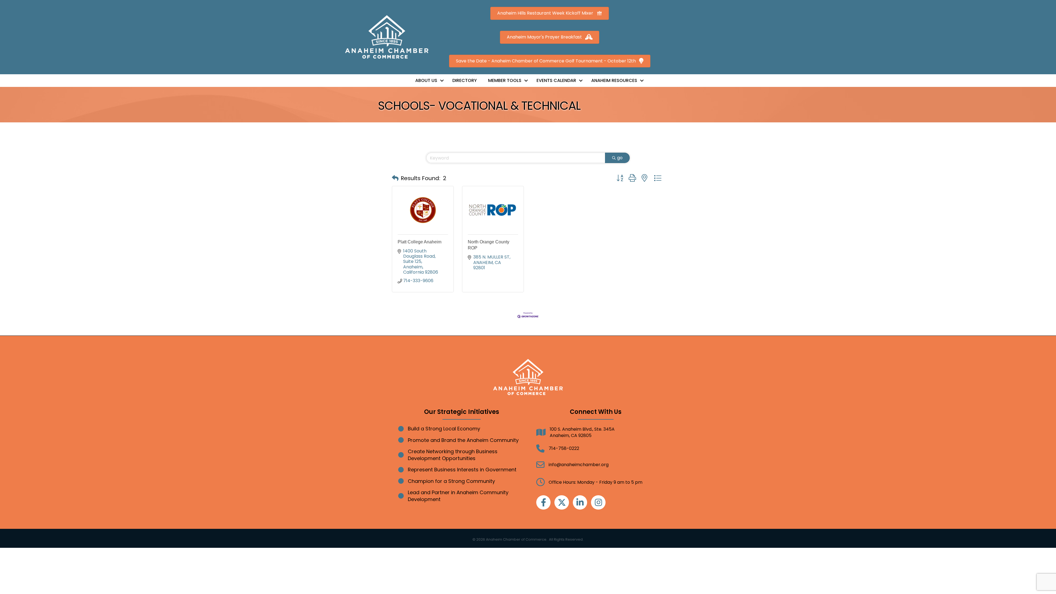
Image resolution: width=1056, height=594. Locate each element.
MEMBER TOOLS (504, 80)
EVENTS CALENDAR (556, 80)
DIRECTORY (464, 80)
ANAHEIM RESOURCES (614, 80)
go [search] (620, 158)
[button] (395, 178)
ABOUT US (426, 80)
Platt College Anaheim (419, 242)
